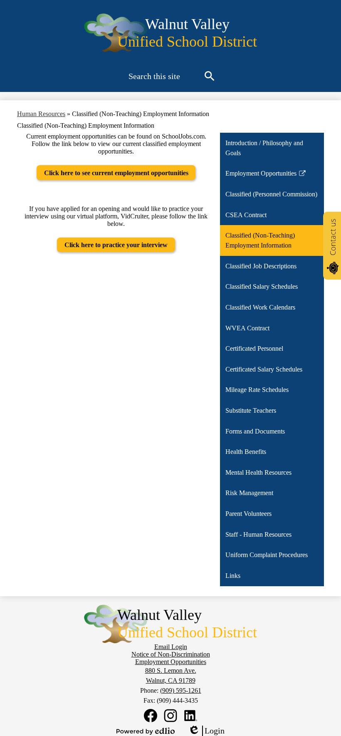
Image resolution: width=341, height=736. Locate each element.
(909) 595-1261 (180, 690)
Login (206, 731)
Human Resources (41, 113)
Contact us (333, 237)
